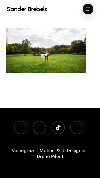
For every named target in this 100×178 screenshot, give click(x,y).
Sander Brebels (27, 9)
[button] (88, 9)
